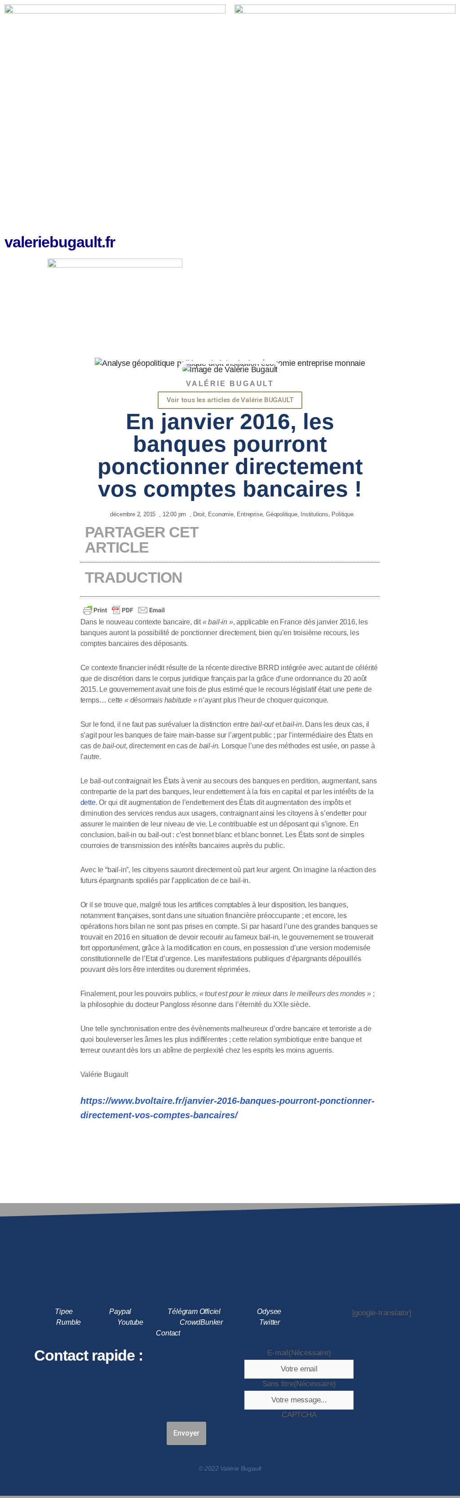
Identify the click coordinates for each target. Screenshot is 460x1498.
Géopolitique (281, 514)
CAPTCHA (299, 1414)
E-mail (299, 1353)
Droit (199, 514)
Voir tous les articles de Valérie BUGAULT (230, 400)
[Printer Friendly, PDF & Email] (124, 610)
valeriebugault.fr (59, 241)
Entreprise (249, 514)
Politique (342, 514)
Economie (220, 514)
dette (88, 802)
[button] (345, 85)
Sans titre (299, 1383)
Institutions (314, 514)
